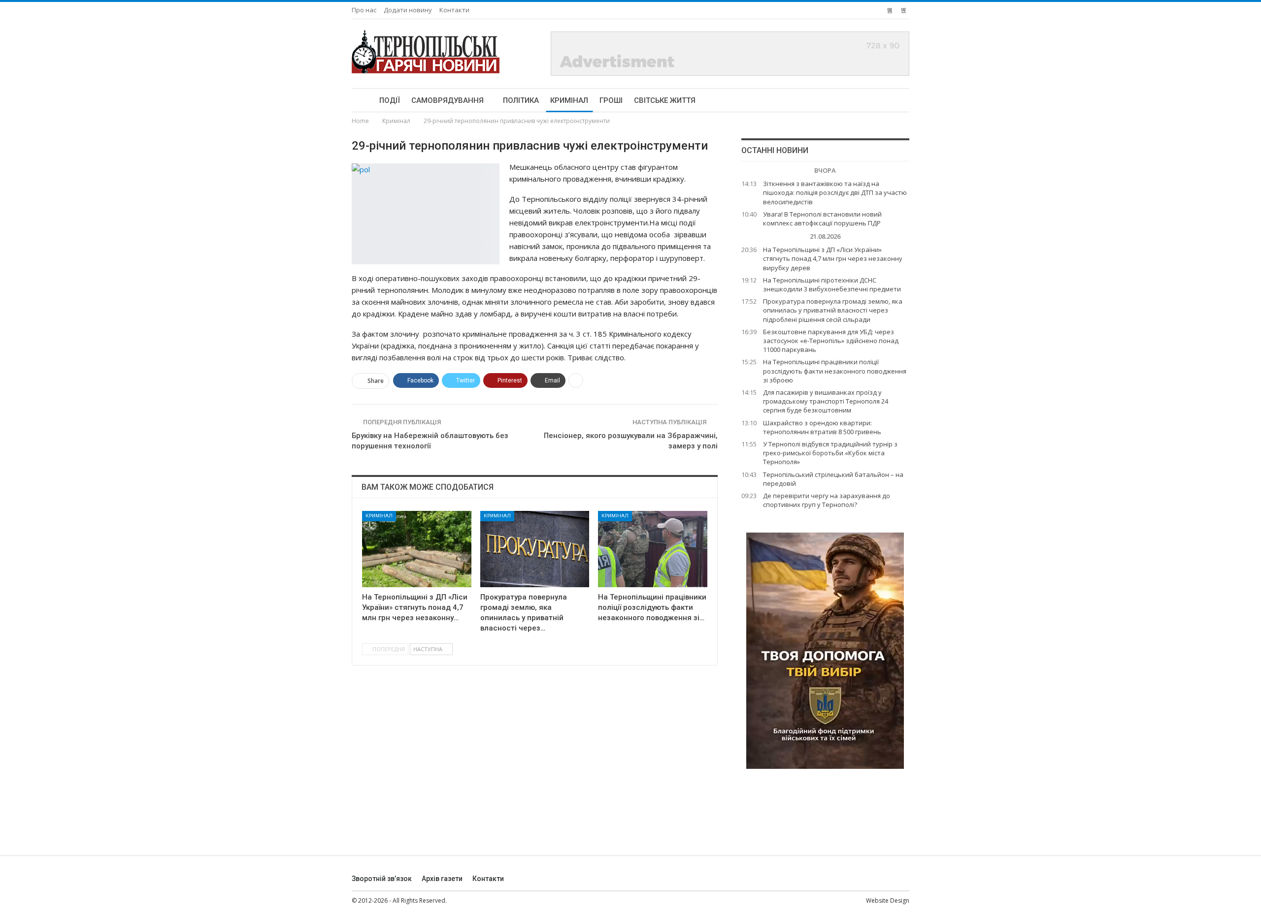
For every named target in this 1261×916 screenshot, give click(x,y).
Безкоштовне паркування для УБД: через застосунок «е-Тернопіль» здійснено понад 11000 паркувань (830, 340)
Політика (521, 100)
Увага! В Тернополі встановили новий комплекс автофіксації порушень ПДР (822, 218)
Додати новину (408, 9)
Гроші (611, 100)
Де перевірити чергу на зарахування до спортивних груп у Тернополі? (826, 500)
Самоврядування (447, 100)
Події (389, 100)
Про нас (364, 9)
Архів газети (442, 879)
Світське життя (665, 100)
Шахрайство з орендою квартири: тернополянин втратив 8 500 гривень (822, 427)
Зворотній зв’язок (382, 879)
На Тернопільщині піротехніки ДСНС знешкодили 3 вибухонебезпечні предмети (832, 284)
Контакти (454, 9)
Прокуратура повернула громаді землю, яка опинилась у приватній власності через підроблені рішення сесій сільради (832, 310)
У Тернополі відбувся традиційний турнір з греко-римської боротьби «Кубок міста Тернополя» (830, 453)
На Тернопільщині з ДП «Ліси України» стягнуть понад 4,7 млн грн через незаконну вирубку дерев (832, 258)
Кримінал (569, 100)
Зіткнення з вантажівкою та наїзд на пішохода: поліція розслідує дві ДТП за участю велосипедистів (835, 192)
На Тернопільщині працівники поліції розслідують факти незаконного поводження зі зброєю (834, 370)
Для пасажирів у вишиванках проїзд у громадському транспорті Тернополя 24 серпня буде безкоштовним (825, 401)
